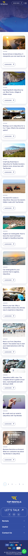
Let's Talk (12, 510)
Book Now (16, 3)
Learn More (8, 64)
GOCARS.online (18, 553)
